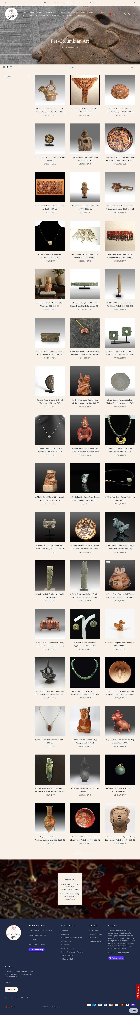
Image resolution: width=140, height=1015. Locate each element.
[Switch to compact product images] (11, 67)
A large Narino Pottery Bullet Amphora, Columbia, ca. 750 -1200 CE (50, 838)
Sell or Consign (67, 955)
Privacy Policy (94, 931)
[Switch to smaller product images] (7, 67)
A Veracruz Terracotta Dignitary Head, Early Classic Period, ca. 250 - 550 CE (120, 838)
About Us (55, 16)
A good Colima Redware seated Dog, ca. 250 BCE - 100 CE (120, 741)
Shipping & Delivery (68, 959)
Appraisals (65, 934)
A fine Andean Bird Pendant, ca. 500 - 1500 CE (49, 741)
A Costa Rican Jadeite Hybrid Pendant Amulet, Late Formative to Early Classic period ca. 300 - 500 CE (120, 547)
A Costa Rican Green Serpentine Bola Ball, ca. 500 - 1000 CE (120, 789)
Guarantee (65, 945)
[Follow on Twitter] (11, 998)
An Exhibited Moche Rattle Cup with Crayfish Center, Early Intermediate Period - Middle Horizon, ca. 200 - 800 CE (120, 693)
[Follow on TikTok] (27, 998)
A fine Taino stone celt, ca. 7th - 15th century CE (85, 789)
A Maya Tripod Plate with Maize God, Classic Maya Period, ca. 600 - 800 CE (85, 838)
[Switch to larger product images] (4, 67)
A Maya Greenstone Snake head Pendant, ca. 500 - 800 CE (50, 256)
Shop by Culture (36, 12)
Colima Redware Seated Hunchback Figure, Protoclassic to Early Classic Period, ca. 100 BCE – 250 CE (85, 450)
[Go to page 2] (91, 851)
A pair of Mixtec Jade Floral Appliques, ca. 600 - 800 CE (85, 644)
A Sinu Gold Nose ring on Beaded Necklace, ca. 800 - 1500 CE (120, 450)
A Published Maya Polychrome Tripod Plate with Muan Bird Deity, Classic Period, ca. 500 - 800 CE (120, 159)
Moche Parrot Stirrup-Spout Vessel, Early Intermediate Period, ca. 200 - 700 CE (49, 110)
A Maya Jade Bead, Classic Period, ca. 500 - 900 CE (120, 498)
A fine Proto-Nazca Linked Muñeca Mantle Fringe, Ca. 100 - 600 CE (120, 256)
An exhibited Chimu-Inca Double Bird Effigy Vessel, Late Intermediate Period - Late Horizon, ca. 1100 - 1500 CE (50, 693)
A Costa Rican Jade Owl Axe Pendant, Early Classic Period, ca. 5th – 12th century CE (85, 596)
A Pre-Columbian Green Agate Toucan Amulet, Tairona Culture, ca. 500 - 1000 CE (85, 499)
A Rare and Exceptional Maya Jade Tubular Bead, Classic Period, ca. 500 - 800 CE (85, 305)
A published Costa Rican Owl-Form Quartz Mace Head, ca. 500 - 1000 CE (49, 547)
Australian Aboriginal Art (39, 16)
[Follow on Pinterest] (22, 998)
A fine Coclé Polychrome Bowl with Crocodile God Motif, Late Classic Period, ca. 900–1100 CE (85, 547)
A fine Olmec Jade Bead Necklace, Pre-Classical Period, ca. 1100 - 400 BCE (84, 693)
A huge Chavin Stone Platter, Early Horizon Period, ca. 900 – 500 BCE (120, 401)
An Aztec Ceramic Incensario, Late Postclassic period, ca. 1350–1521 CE (120, 207)
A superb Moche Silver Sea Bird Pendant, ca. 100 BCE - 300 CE (49, 450)
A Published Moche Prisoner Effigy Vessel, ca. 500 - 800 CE (49, 304)
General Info (66, 941)
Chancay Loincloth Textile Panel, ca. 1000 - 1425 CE (85, 110)
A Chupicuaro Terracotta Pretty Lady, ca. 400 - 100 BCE (85, 207)
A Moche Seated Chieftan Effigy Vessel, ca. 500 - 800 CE (84, 741)
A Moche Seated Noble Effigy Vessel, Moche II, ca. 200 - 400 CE (49, 498)
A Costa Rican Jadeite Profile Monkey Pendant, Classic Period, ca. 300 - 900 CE (49, 790)
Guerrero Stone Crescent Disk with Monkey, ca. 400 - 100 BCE (49, 401)
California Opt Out (95, 941)
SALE (24, 16)
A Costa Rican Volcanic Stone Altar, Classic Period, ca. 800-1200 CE (50, 353)
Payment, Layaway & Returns (72, 952)
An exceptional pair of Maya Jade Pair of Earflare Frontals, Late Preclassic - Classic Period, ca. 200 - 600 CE (120, 353)
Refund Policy (94, 938)
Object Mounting (67, 948)
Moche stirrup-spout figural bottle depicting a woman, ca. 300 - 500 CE (85, 401)
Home (24, 12)
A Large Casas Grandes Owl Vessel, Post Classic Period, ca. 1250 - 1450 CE (120, 596)
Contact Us (81, 16)
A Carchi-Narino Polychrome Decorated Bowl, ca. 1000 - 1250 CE (120, 110)
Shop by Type (51, 12)
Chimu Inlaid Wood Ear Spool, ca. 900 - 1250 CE (50, 158)
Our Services (68, 16)
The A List (101, 12)
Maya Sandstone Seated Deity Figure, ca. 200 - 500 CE (84, 158)
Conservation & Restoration (71, 938)
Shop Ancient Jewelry (69, 12)
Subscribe (11, 989)
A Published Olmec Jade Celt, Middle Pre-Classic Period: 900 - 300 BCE (120, 304)
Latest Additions (87, 12)
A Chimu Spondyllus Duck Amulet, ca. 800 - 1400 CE (120, 644)
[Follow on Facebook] (6, 998)
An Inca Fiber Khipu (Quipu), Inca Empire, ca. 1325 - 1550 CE (85, 256)
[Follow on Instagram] (17, 998)
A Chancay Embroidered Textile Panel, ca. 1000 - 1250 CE (50, 207)
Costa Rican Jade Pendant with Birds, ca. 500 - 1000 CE (49, 595)
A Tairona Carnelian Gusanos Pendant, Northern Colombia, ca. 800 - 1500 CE (85, 353)
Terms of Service (95, 934)
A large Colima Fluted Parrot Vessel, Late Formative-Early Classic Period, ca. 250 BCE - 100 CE (50, 644)
